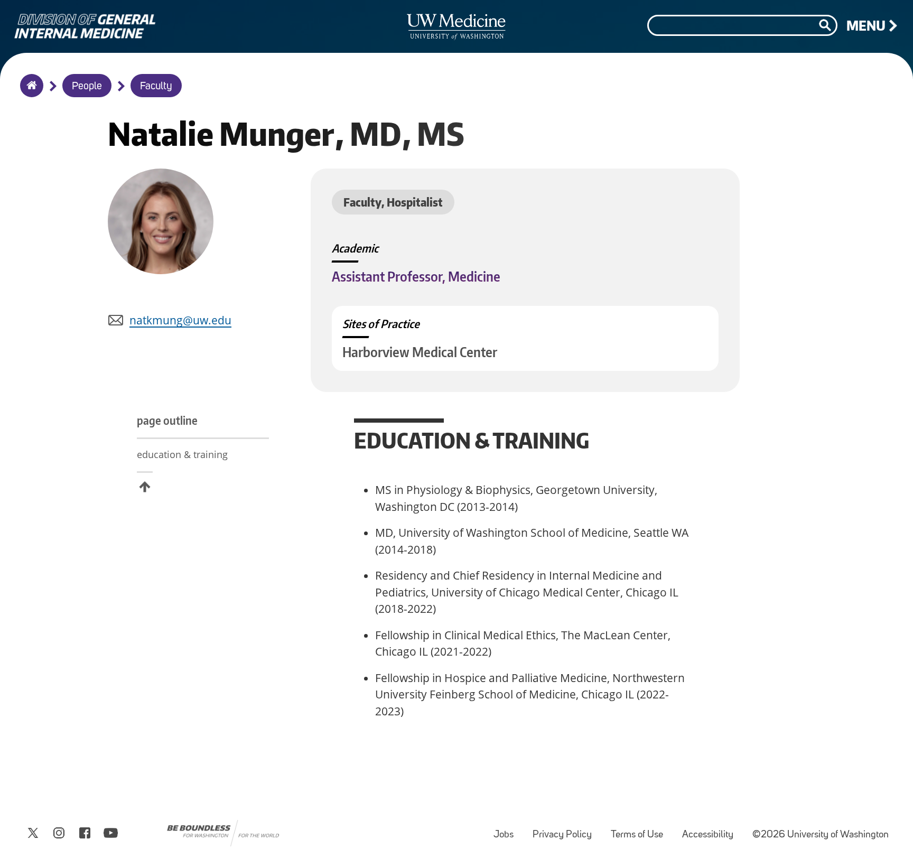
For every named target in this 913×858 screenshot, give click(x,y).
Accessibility (712, 829)
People (87, 86)
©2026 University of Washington (820, 835)
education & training (182, 454)
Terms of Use (641, 829)
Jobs (507, 829)
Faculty (156, 86)
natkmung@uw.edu (180, 320)
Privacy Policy (566, 829)
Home (29, 92)
